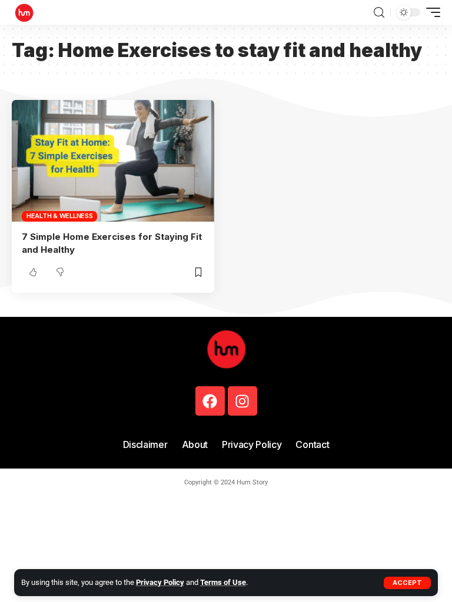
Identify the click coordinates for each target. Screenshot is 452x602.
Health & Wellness (59, 216)
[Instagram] (242, 401)
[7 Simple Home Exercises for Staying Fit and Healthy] (113, 160)
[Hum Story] (24, 12)
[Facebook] (210, 401)
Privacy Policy (160, 582)
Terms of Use (223, 582)
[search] (379, 13)
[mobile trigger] (430, 12)
